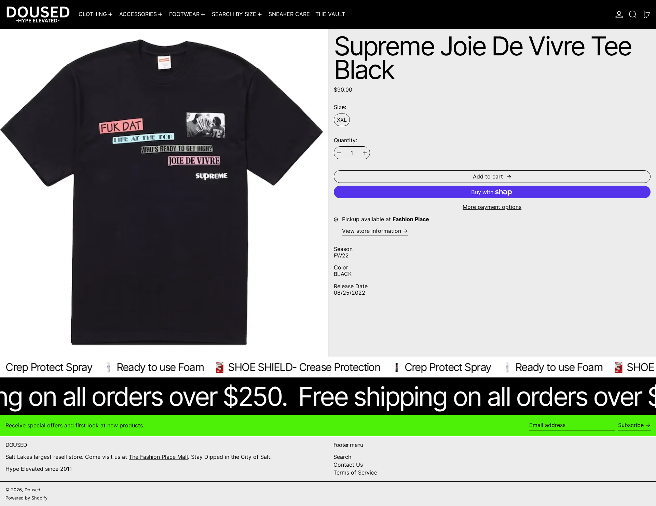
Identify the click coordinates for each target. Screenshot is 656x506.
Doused (32, 489)
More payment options (492, 207)
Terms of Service (355, 472)
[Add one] (365, 153)
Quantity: (345, 140)
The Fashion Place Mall (158, 456)
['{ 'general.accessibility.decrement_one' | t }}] (339, 153)
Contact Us (348, 464)
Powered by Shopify (26, 498)
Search (342, 456)
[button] (633, 14)
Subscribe (631, 425)
